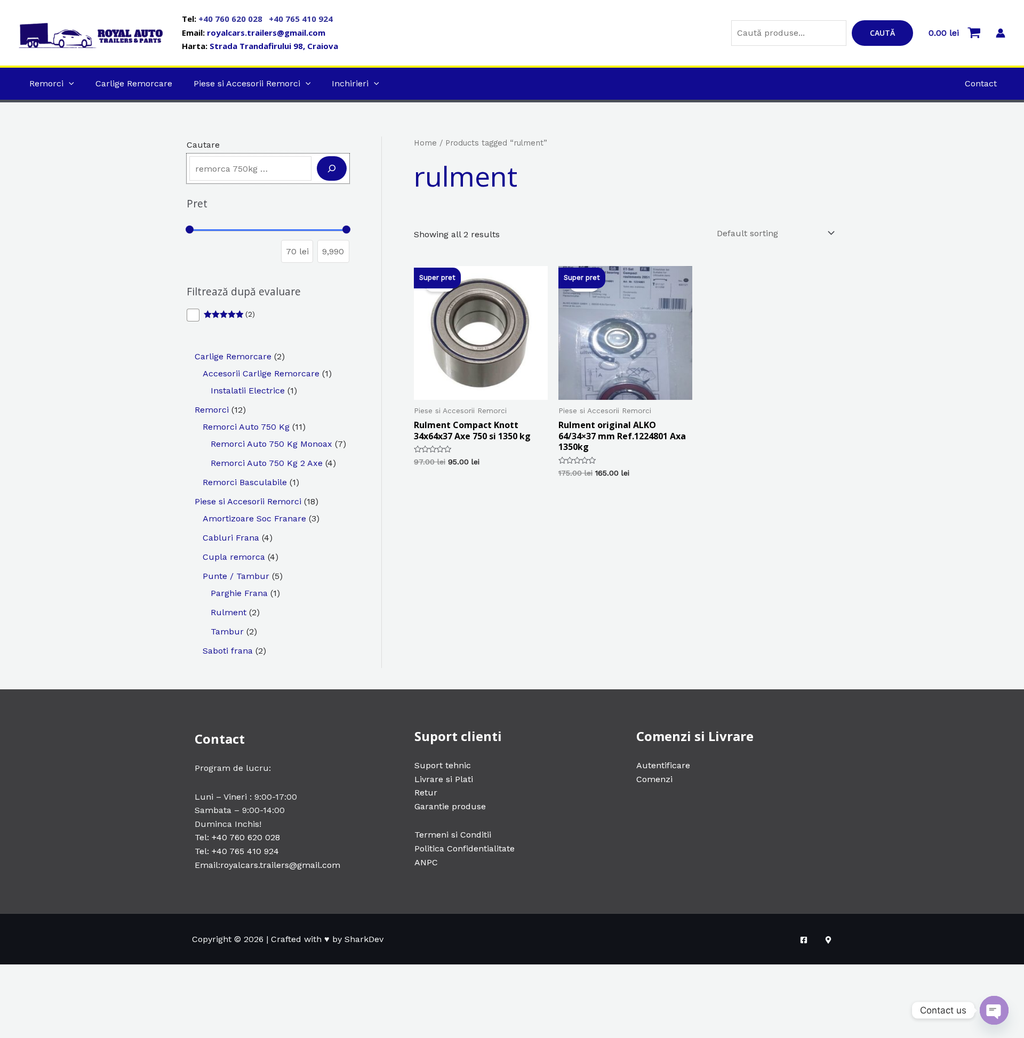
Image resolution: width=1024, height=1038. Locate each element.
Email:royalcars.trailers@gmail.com (267, 865)
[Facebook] (803, 940)
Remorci (46, 83)
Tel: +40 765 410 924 (237, 851)
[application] (68, 83)
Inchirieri (350, 83)
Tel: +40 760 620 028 (237, 837)
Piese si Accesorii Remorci (247, 83)
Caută (882, 33)
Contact (981, 83)
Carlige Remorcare (133, 83)
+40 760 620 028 (231, 18)
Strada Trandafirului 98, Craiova (274, 46)
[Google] (828, 940)
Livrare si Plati (443, 779)
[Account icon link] (1000, 33)
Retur (425, 792)
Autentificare (663, 765)
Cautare (203, 145)
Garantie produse (450, 806)
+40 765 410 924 (301, 18)
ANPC (426, 862)
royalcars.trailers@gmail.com (266, 32)
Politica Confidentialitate (464, 848)
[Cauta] (332, 168)
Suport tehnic (442, 765)
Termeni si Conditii (452, 835)
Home (425, 143)
